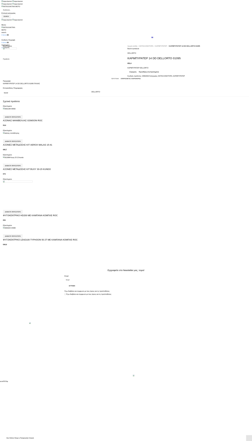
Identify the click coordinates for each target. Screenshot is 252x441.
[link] (148, 376)
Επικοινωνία (126, 315)
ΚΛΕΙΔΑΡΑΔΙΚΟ (70, 368)
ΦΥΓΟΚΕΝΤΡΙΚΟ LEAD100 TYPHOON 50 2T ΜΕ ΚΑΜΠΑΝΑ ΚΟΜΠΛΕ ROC (40, 240)
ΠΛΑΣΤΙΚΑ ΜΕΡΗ (70, 353)
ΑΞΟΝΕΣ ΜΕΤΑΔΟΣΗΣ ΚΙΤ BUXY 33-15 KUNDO (27, 169)
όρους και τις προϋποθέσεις (100, 291)
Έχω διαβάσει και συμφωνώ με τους (87, 291)
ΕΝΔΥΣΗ (67, 357)
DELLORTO (131, 53)
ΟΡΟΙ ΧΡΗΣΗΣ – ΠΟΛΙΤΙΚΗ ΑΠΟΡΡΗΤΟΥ (142, 331)
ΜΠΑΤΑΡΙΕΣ (68, 349)
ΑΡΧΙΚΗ (130, 327)
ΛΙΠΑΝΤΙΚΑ (68, 346)
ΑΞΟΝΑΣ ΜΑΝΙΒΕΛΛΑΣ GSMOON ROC (23, 120)
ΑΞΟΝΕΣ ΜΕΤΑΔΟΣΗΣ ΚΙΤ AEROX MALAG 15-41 (27, 145)
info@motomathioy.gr (198, 334)
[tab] (115, 79)
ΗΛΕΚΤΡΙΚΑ (69, 338)
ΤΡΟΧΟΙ (67, 360)
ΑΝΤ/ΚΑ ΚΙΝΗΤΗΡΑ (146, 46)
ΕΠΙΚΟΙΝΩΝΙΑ (132, 338)
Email (66, 276)
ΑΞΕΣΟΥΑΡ (68, 331)
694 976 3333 (195, 331)
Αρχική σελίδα (132, 46)
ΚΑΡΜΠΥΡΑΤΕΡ (161, 46)
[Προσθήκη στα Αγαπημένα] (16, 112)
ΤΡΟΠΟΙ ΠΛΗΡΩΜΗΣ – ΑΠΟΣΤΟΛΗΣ (140, 335)
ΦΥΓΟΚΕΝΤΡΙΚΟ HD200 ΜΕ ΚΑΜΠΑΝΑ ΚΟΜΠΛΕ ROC (30, 215)
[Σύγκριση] (5, 112)
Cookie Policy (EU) (134, 342)
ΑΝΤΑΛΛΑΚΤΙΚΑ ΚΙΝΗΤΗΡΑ (74, 327)
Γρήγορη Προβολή (10, 112)
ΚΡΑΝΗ (67, 342)
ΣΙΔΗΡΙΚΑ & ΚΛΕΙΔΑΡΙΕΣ (73, 371)
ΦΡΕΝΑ (67, 364)
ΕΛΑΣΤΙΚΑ (68, 335)
